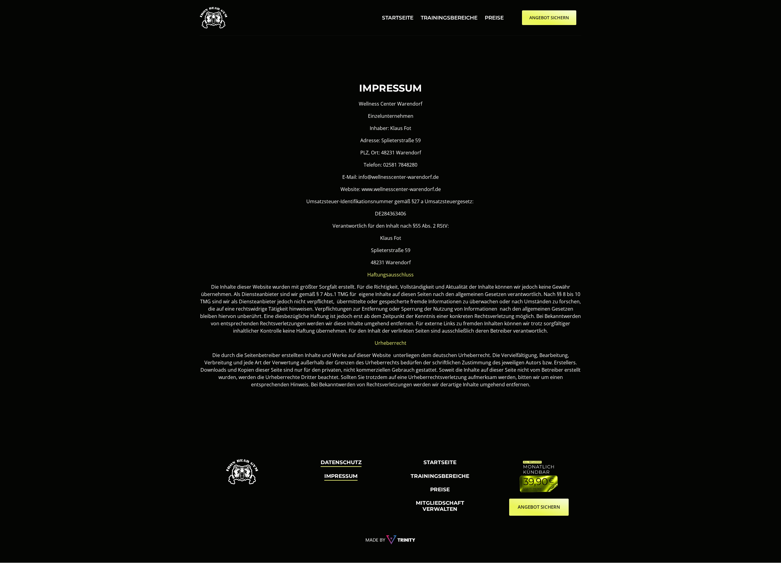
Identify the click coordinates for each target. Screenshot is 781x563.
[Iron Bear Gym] (391, 539)
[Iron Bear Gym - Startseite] (213, 17)
